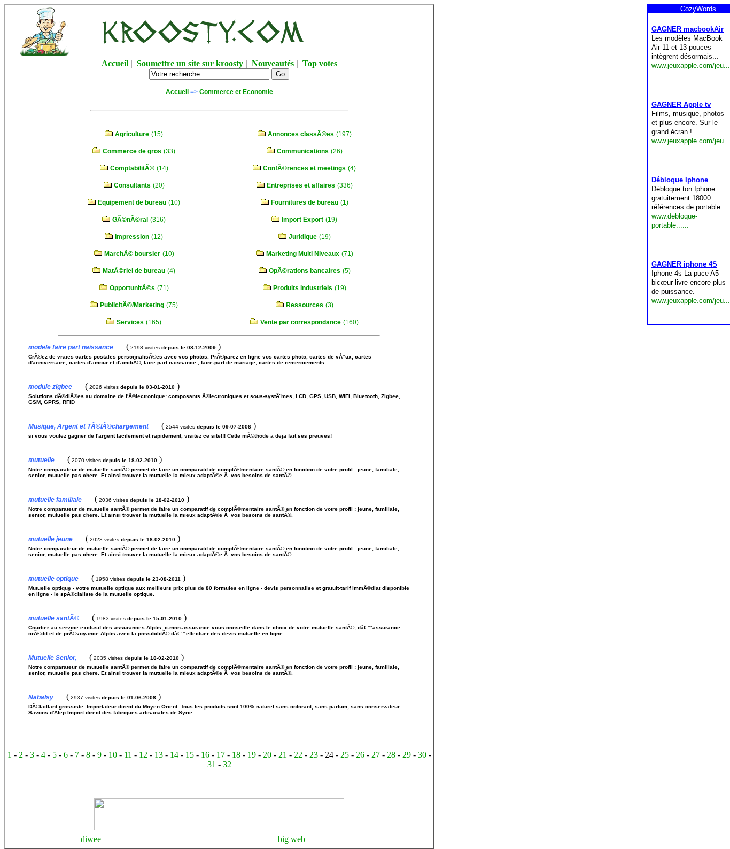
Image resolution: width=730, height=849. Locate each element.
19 (251, 754)
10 (112, 754)
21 (282, 754)
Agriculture (132, 134)
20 (267, 754)
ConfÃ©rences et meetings (304, 168)
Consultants (132, 185)
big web (291, 839)
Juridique (303, 236)
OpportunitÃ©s (132, 288)
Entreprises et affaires (301, 185)
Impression (132, 236)
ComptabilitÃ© (132, 168)
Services (130, 322)
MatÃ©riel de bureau (134, 271)
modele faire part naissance (70, 347)
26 (360, 754)
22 (298, 754)
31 (211, 764)
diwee (91, 839)
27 (375, 754)
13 (158, 754)
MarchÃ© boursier (132, 254)
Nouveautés (273, 63)
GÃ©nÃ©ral (130, 219)
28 (391, 754)
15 (189, 754)
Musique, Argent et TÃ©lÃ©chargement (88, 426)
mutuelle (41, 460)
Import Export (302, 219)
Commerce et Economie (236, 92)
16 (205, 754)
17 (220, 754)
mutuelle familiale (55, 499)
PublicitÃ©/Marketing (132, 305)
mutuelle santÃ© (53, 618)
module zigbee (50, 387)
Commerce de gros (132, 151)
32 (227, 764)
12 (143, 754)
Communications (303, 151)
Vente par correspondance (300, 322)
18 (236, 754)
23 (313, 754)
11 (128, 754)
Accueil (115, 63)
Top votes (319, 63)
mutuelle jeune (50, 539)
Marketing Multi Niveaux (302, 254)
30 (422, 754)
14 (174, 754)
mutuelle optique (53, 578)
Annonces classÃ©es (301, 134)
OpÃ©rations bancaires (304, 271)
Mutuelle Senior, (52, 657)
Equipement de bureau (132, 202)
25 (344, 754)
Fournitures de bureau (304, 202)
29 (406, 754)
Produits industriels (302, 288)
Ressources (304, 305)
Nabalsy (40, 697)
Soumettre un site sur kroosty (190, 63)
